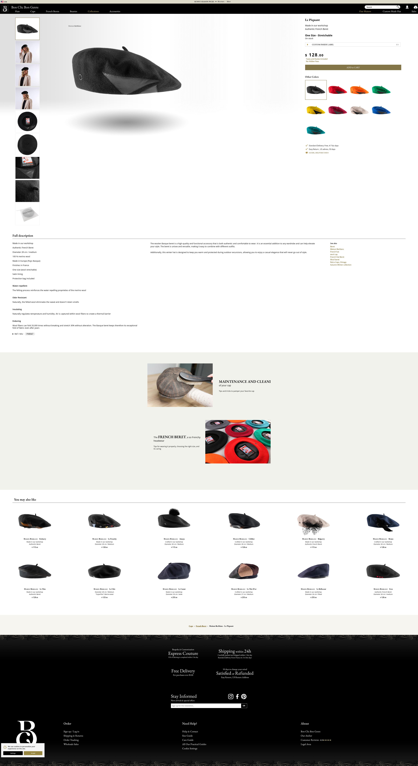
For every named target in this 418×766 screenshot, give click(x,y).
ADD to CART (353, 67)
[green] (381, 90)
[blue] (381, 110)
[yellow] (316, 110)
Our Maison (365, 11)
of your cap (243, 383)
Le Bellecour (313, 589)
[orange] (359, 90)
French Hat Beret (337, 257)
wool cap (334, 254)
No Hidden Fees (312, 61)
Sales (414, 11)
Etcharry (35, 539)
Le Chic (104, 589)
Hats (17, 11)
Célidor (244, 539)
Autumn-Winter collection (340, 265)
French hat (334, 252)
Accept (33, 753)
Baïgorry (313, 539)
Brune (383, 539)
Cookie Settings (189, 748)
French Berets (52, 11)
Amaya (174, 539)
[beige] (359, 110)
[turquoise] (316, 130)
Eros (383, 589)
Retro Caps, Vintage (338, 262)
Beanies (73, 11)
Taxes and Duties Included (317, 59)
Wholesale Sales (71, 744)
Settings (13, 753)
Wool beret (334, 259)
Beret (332, 246)
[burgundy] (337, 110)
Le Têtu (35, 589)
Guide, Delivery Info (319, 153)
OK (244, 706)
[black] (316, 90)
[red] (337, 90)
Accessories (115, 11)
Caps (32, 11)
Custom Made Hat (392, 11)
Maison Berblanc (337, 249)
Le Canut (174, 589)
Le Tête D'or (243, 589)
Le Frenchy (104, 539)
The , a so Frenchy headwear (177, 438)
